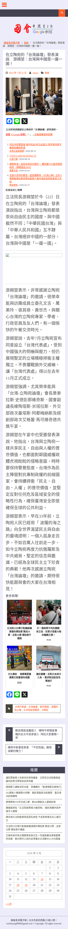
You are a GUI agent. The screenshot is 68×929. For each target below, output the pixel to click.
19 (26, 885)
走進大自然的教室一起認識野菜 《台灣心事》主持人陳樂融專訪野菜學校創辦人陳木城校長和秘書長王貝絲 (35, 178)
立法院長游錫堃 (31, 710)
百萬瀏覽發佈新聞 (43, 134)
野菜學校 (13, 185)
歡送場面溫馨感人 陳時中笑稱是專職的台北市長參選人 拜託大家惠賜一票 (37, 734)
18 (18, 885)
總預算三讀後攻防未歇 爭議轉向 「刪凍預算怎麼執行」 (34, 787)
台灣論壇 (33, 707)
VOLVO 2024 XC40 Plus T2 (22, 156)
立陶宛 (45, 710)
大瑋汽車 (13, 159)
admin (35, 73)
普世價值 (44, 707)
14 (42, 879)
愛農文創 (13, 170)
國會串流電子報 (12, 43)
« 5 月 (9, 904)
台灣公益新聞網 (16, 151)
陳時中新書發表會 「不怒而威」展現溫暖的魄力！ (30, 749)
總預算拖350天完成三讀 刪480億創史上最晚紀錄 (31, 802)
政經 (26, 43)
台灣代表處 (20, 707)
